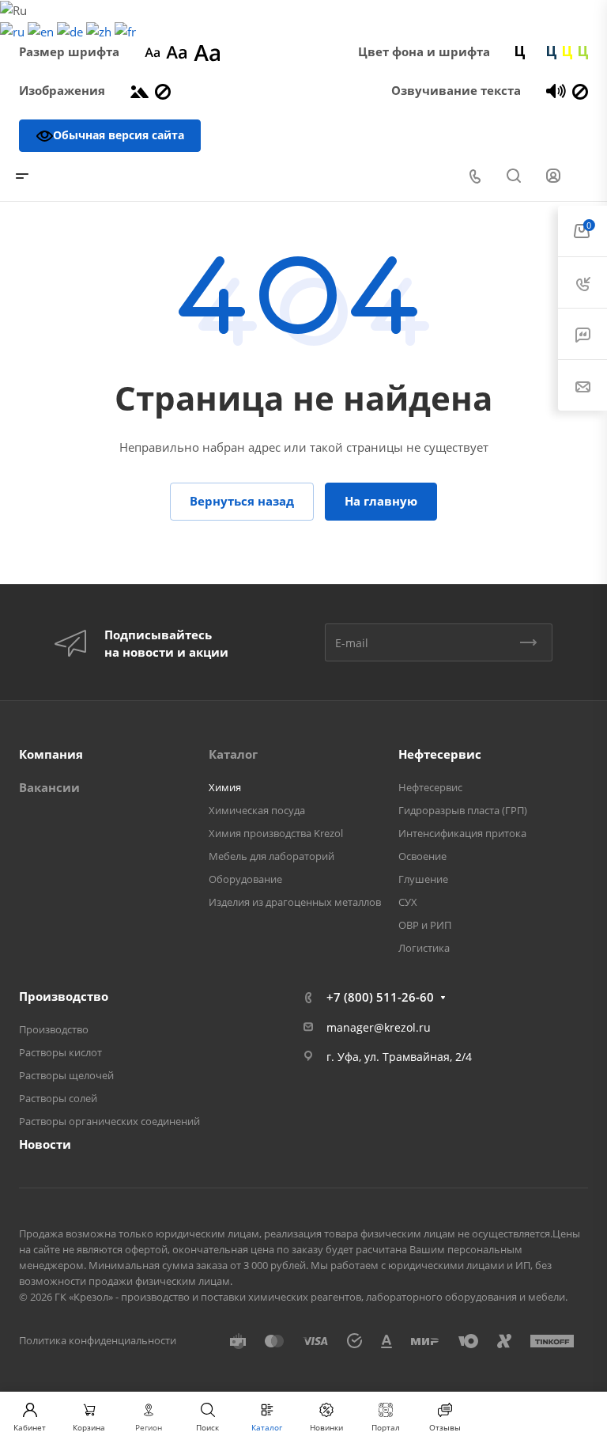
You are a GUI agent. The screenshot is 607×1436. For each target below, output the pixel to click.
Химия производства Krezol (276, 833)
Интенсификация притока (462, 833)
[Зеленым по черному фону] (583, 51)
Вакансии (49, 787)
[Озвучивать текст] (556, 90)
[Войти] (553, 176)
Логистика (424, 948)
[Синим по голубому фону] (551, 51)
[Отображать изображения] (139, 90)
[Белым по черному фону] (536, 51)
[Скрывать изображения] (163, 90)
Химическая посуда (257, 810)
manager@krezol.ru (378, 1027)
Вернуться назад (242, 501)
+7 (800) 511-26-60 (380, 997)
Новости (45, 1144)
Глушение (423, 879)
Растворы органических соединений (109, 1121)
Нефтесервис (439, 754)
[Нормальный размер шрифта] (176, 51)
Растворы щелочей (66, 1075)
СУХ (407, 902)
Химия (225, 787)
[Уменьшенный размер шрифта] (152, 51)
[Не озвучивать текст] (580, 90)
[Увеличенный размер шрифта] (207, 51)
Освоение (422, 856)
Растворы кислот (60, 1052)
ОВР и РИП (424, 925)
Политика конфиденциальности (97, 1340)
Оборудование (245, 879)
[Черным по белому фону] (520, 51)
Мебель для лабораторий (271, 856)
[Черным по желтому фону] (567, 51)
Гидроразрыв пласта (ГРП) (462, 810)
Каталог (233, 754)
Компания (51, 754)
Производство (63, 996)
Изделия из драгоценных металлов (295, 902)
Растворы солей (58, 1098)
